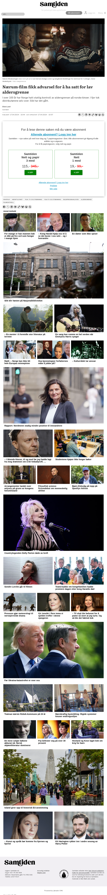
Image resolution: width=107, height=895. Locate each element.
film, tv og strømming (33, 199)
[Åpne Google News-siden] (102, 114)
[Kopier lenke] (92, 114)
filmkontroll (8, 202)
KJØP (30, 172)
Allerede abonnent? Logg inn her (53, 134)
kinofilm (6, 199)
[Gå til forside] (53, 4)
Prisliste (53, 186)
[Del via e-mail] (89, 114)
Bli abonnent (74, 12)
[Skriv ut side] (99, 114)
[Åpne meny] (101, 13)
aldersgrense (86, 199)
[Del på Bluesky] (96, 114)
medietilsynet (17, 199)
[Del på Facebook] (79, 114)
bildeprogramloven (71, 199)
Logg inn (91, 13)
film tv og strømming (52, 199)
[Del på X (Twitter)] (82, 114)
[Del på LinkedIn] (86, 114)
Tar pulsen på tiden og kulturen (53, 10)
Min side (53, 189)
